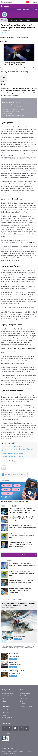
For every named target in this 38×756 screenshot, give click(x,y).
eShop (4, 701)
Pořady (21, 20)
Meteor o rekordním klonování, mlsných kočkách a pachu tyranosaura (20, 590)
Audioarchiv (27, 9)
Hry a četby (6, 485)
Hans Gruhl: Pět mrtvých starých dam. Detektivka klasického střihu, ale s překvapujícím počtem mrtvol (22, 519)
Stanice (4, 698)
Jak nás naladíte (25, 693)
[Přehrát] (3, 78)
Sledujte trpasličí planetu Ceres (12, 453)
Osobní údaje (12, 751)
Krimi (16, 485)
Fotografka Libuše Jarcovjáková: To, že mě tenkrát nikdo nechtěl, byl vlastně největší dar (22, 544)
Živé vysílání (6, 493)
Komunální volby (7, 696)
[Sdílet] (4, 84)
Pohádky (5, 489)
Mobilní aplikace (7, 718)
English (30, 751)
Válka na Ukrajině (7, 693)
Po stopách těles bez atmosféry (13, 456)
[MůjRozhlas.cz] (3, 41)
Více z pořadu (7, 561)
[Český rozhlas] (6, 2)
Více (29, 20)
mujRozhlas (5, 480)
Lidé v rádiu (23, 698)
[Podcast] (1, 84)
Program (18, 9)
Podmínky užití (22, 751)
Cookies (4, 751)
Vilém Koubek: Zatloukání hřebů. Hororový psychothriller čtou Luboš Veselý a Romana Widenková (22, 510)
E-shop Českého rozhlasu (12, 600)
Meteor (3, 33)
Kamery (35, 9)
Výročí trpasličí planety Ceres (12, 446)
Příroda (4, 20)
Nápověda (23, 696)
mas (16, 461)
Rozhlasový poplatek (26, 706)
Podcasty (5, 715)
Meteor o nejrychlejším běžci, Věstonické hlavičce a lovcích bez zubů (21, 536)
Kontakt (22, 704)
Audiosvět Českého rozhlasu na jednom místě (14, 501)
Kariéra (22, 701)
